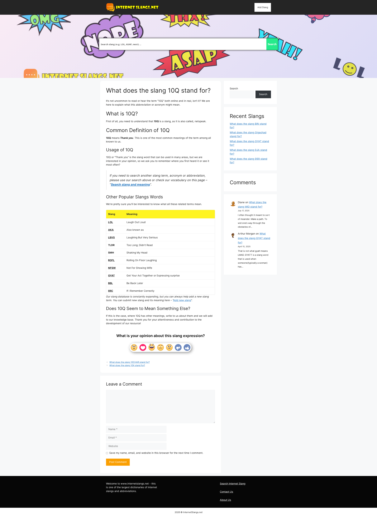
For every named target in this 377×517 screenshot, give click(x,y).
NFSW (112, 267)
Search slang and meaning (130, 184)
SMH (111, 252)
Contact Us (226, 491)
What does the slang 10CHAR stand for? (129, 362)
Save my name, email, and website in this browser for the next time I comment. (156, 452)
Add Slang (262, 7)
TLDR (111, 245)
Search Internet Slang (232, 483)
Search (234, 88)
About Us (225, 499)
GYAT (111, 275)
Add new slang (182, 300)
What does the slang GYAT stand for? (254, 238)
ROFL (111, 260)
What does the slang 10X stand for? (127, 365)
